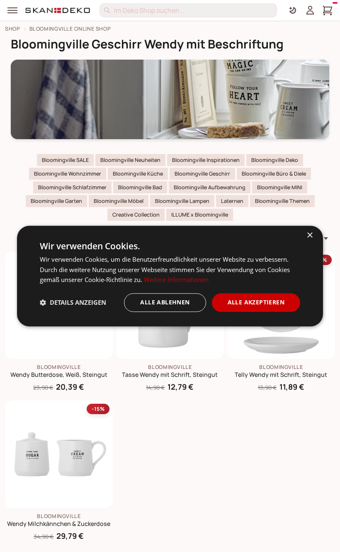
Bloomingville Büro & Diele (274, 173)
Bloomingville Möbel (118, 201)
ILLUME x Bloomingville (199, 214)
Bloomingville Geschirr (202, 173)
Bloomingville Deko (274, 160)
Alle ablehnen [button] (164, 302)
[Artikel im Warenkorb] (327, 10)
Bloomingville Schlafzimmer (72, 187)
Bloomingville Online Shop (70, 29)
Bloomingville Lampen (182, 201)
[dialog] (170, 276)
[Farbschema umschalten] (292, 10)
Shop (12, 29)
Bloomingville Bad (140, 187)
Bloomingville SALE (65, 160)
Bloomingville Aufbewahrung (209, 187)
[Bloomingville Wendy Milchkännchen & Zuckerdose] (59, 454)
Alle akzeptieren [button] (256, 302)
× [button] (309, 235)
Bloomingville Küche (138, 173)
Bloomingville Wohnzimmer (67, 173)
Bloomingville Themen (282, 201)
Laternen (232, 201)
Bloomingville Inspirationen (206, 160)
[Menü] (12, 10)
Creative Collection (136, 214)
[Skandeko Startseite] (58, 10)
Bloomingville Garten (56, 201)
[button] (73, 302)
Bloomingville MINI (279, 187)
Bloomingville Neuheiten (130, 160)
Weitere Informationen (176, 280)
